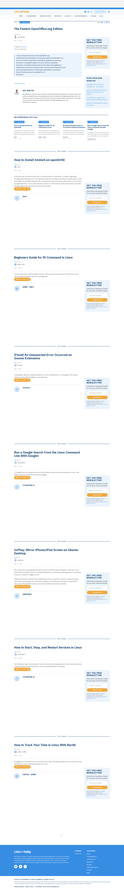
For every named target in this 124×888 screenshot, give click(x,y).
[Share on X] (104, 22)
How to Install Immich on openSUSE (23, 126)
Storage (93, 16)
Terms (105, 63)
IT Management (31, 16)
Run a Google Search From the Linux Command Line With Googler (98, 127)
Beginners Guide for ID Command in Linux (47, 126)
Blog (101, 16)
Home (15, 22)
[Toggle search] (109, 12)
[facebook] (85, 12)
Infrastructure (45, 16)
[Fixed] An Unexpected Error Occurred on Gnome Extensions (74, 126)
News (21, 16)
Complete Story (19, 83)
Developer (57, 16)
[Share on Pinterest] (106, 22)
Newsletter (101, 11)
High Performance (80, 16)
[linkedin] (88, 12)
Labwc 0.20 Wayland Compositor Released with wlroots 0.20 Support (97, 92)
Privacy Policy (92, 65)
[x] (91, 12)
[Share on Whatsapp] (109, 22)
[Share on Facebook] (102, 22)
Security (68, 16)
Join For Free (97, 57)
